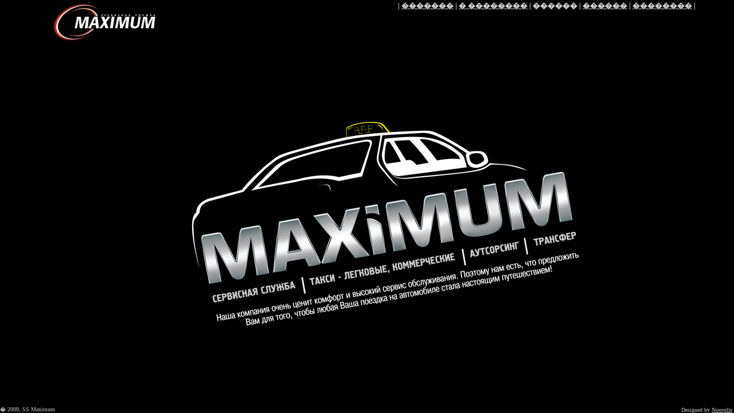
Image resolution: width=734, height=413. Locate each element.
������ (605, 5)
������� (427, 5)
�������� (662, 5)
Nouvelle (722, 410)
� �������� (493, 5)
